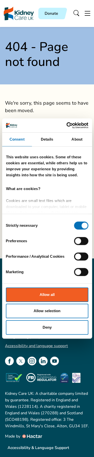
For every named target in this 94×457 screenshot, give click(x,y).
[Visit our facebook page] (9, 361)
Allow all (47, 294)
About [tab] (76, 139)
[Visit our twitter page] (20, 361)
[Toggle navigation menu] (87, 13)
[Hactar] (32, 436)
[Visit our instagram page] (32, 361)
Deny (47, 327)
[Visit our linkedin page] (43, 361)
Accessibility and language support (36, 346)
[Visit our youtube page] (54, 361)
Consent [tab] (17, 139)
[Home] (19, 13)
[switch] (81, 241)
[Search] (76, 13)
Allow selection (47, 311)
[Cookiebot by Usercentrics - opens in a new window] (67, 125)
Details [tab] (47, 139)
